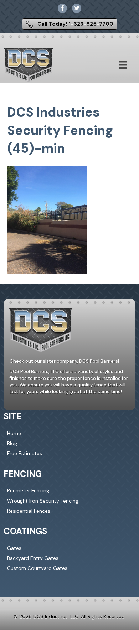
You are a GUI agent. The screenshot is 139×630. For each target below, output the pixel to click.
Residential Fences (28, 511)
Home (14, 433)
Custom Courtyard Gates (37, 568)
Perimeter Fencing (28, 490)
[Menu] (123, 65)
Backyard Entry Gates (32, 558)
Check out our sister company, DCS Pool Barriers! (64, 361)
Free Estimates (24, 453)
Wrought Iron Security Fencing (42, 501)
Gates (14, 548)
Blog (12, 443)
